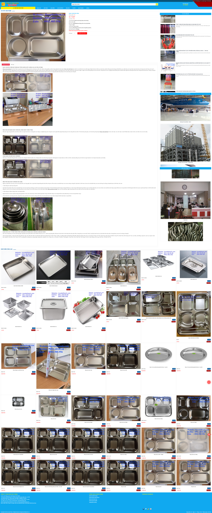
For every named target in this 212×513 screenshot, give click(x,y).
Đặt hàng (33, 289)
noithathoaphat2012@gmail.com (23, 501)
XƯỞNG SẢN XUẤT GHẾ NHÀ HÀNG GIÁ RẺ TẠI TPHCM (185, 50)
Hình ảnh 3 (185, 208)
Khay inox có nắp (123, 454)
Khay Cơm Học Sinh (53, 454)
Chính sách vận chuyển (93, 500)
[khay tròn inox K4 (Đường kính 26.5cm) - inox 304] (194, 354)
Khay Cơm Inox (53, 418)
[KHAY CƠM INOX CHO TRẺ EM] (194, 314)
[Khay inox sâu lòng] (88, 356)
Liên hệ (87, 8)
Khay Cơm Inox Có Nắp (159, 418)
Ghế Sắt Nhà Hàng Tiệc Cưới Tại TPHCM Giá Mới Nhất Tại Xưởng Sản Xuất (189, 33)
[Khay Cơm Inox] (53, 406)
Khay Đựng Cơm (158, 486)
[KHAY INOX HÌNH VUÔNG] (88, 264)
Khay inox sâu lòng (88, 370)
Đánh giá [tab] (12, 64)
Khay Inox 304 (123, 486)
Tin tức (74, 8)
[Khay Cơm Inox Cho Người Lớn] (18, 472)
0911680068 (185, 4)
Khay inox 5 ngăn (194, 422)
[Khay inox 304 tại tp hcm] (88, 440)
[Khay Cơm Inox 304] (123, 356)
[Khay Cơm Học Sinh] (53, 440)
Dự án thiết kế (60, 8)
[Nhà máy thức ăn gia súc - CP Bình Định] (185, 101)
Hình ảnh (68, 8)
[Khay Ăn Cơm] (194, 472)
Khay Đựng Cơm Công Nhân (18, 454)
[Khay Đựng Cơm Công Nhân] (18, 440)
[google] (148, 509)
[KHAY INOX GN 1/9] (123, 267)
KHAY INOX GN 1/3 (18, 326)
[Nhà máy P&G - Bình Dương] (185, 142)
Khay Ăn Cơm (193, 486)
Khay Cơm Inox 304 (123, 370)
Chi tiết (34, 287)
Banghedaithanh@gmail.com (9, 501)
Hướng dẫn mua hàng (93, 502)
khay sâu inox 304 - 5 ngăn (158, 454)
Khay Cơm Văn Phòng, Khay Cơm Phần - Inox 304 (53, 486)
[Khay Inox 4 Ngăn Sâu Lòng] (53, 366)
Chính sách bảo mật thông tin (94, 497)
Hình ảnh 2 (185, 179)
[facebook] (143, 509)
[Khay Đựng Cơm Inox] (18, 401)
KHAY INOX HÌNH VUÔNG (88, 279)
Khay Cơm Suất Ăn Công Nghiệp (88, 486)
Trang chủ (39, 8)
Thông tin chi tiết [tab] (6, 64)
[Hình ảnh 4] (185, 224)
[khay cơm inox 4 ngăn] (88, 408)
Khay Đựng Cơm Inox (18, 409)
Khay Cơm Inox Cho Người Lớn (18, 486)
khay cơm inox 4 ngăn (88, 422)
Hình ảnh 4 (185, 238)
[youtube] (151, 509)
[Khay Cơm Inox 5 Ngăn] (123, 408)
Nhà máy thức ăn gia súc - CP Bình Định (185, 121)
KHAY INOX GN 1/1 (88, 326)
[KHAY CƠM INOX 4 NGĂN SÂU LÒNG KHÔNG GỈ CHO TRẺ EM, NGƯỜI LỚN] (158, 304)
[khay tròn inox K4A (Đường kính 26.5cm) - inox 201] (158, 354)
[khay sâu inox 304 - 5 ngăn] (158, 440)
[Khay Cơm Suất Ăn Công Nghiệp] (88, 472)
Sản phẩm (52, 8)
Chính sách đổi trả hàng (93, 495)
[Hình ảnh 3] (185, 194)
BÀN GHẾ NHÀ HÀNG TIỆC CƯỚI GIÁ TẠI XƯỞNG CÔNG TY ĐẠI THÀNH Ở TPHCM (190, 66)
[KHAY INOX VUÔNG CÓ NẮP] (18, 267)
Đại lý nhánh (80, 8)
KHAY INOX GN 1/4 (194, 279)
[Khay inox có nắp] (123, 440)
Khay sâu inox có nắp (193, 454)
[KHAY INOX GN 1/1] (88, 308)
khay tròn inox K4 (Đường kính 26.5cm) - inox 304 (193, 367)
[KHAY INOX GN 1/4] (194, 264)
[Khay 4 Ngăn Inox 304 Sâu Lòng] (18, 356)
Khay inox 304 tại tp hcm (88, 454)
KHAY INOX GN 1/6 (158, 276)
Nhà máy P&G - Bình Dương (185, 162)
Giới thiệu (46, 8)
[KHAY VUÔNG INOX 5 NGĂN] (123, 304)
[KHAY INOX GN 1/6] (158, 262)
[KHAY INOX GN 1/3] (18, 308)
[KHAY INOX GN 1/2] (53, 308)
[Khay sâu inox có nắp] (194, 440)
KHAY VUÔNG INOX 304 (53, 285)
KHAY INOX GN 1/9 (123, 285)
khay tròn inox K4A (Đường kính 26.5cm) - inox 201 (158, 367)
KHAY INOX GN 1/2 (53, 326)
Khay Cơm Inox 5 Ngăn (123, 422)
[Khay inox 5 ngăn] (194, 408)
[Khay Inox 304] (123, 472)
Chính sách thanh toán (93, 499)
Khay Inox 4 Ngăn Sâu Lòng (53, 390)
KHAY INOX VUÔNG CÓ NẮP (18, 285)
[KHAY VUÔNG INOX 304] (53, 267)
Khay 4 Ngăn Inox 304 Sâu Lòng (18, 370)
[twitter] (146, 509)
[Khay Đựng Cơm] (158, 472)
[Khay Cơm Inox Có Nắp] (158, 406)
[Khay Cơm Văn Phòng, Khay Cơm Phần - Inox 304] (53, 472)
